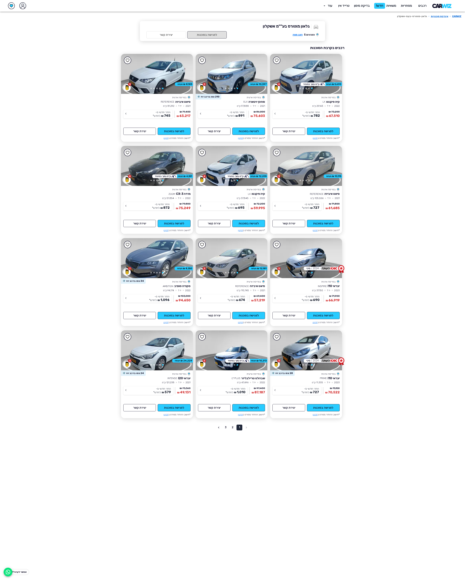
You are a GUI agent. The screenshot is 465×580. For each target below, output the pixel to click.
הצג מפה (298, 34)
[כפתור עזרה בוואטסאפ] (8, 572)
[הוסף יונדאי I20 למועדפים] (127, 337)
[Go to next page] (219, 427)
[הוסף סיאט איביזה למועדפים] (127, 60)
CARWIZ (456, 16)
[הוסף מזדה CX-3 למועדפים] (127, 152)
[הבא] (278, 73)
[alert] (208, 97)
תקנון (315, 138)
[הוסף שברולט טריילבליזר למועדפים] (202, 337)
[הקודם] (334, 73)
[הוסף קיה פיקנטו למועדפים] (277, 60)
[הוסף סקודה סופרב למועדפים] (127, 245)
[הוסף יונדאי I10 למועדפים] (277, 245)
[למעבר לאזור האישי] (22, 5)
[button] (362, 6)
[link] (306, 74)
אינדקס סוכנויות (439, 16)
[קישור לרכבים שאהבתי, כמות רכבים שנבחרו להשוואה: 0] (11, 5)
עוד (330, 6)
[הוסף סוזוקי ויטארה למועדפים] (202, 60)
